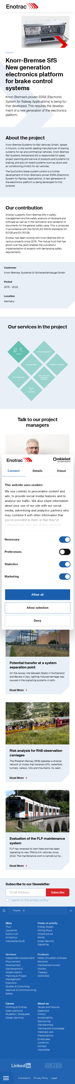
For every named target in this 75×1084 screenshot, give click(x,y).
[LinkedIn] (22, 1065)
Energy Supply (46, 926)
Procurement (13, 961)
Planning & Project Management (16, 977)
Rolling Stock (45, 930)
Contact (42, 1046)
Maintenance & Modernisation (14, 970)
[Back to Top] (71, 911)
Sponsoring (44, 1021)
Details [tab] (37, 470)
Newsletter (44, 1049)
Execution (11, 983)
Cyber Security (46, 941)
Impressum (24, 1078)
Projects (9, 52)
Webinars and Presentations (45, 1033)
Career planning (14, 1017)
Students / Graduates (18, 1014)
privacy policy (39, 900)
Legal (54, 1078)
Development (13, 965)
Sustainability (45, 1017)
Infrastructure (45, 934)
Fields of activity (48, 923)
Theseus (42, 972)
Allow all (37, 594)
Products (43, 954)
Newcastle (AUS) (15, 941)
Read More (17, 690)
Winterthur (11, 937)
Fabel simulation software (52, 958)
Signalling (43, 944)
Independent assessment (20, 958)
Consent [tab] (14, 470)
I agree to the (30, 900)
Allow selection (37, 607)
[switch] (64, 552)
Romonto (43, 961)
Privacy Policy (41, 1078)
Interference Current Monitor (49, 966)
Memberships (45, 1025)
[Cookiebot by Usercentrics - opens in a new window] (53, 460)
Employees (44, 1039)
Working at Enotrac (16, 1007)
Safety (9, 993)
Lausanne (11, 930)
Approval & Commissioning (21, 990)
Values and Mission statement (49, 1008)
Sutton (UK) (12, 934)
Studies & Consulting (17, 986)
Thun (8, 926)
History (42, 1014)
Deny (37, 620)
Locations (43, 1042)
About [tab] (61, 470)
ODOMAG (43, 976)
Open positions (14, 1010)
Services (11, 954)
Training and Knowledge (51, 1028)
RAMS (41, 937)
